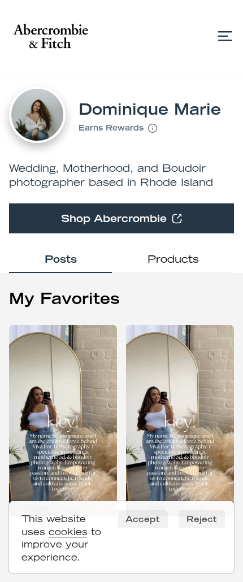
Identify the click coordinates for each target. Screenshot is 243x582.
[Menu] (225, 36)
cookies (68, 531)
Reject (201, 519)
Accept (142, 519)
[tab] (60, 260)
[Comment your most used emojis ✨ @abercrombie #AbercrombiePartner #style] (63, 421)
